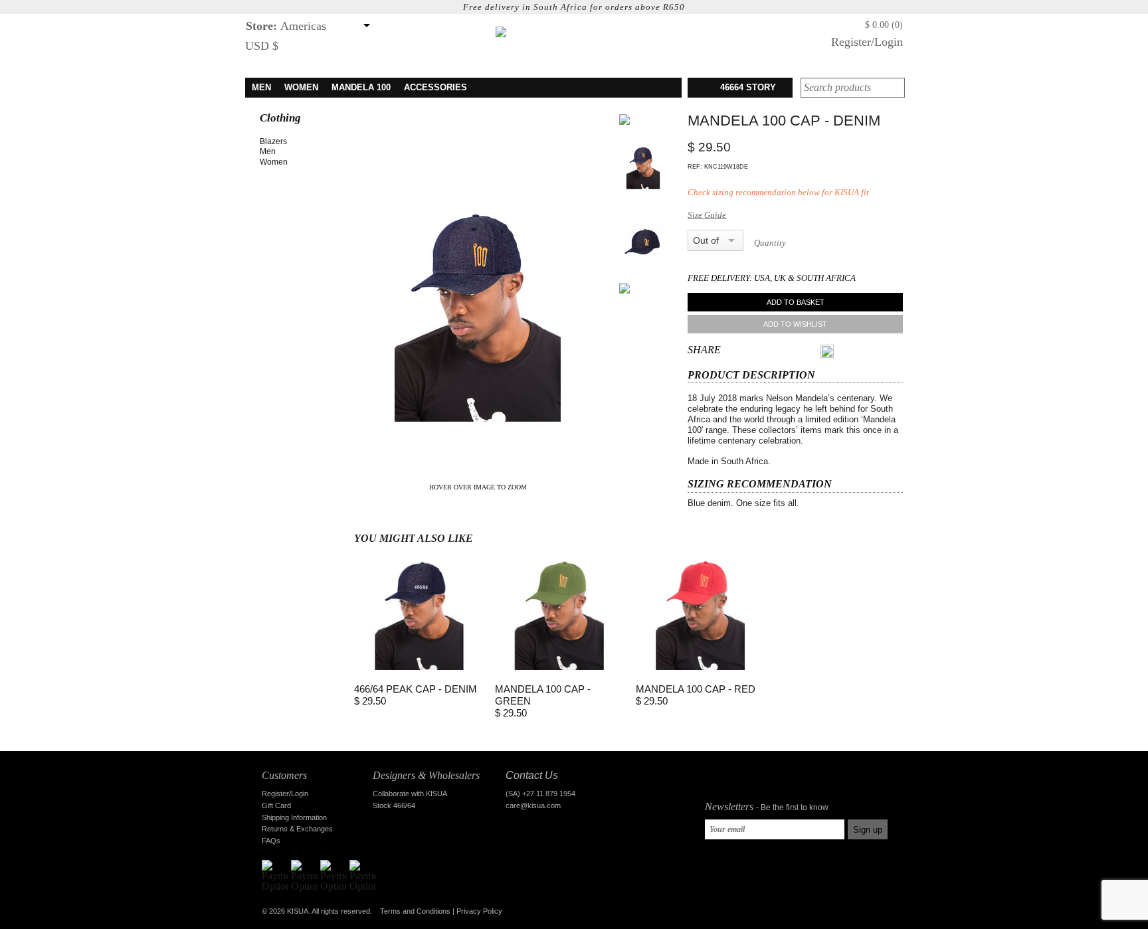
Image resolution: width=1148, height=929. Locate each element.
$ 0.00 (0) (884, 25)
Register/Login (867, 41)
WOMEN (301, 87)
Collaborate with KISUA (410, 794)
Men (268, 151)
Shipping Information (294, 817)
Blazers (273, 141)
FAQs (271, 841)
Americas (286, 26)
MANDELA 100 (361, 87)
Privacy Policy (479, 911)
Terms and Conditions (415, 911)
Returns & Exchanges (297, 829)
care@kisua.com (533, 805)
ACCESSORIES (435, 87)
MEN (261, 87)
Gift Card (276, 805)
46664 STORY (748, 87)
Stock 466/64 (394, 805)
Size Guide (707, 215)
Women (274, 162)
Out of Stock (707, 240)
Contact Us (532, 775)
